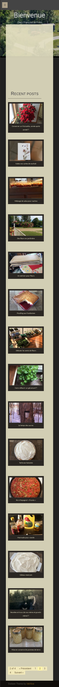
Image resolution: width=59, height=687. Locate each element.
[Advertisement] (29, 57)
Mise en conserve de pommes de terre (26, 650)
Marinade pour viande (25, 538)
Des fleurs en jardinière (26, 238)
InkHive (30, 683)
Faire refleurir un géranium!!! (26, 388)
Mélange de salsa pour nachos (26, 201)
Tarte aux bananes (26, 463)
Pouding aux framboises (26, 313)
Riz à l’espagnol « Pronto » (26, 500)
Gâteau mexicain (26, 575)
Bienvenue (29, 15)
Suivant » (18, 672)
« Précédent (25, 668)
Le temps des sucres (25, 425)
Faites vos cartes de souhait (26, 164)
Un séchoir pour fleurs (26, 276)
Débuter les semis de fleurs (26, 351)
